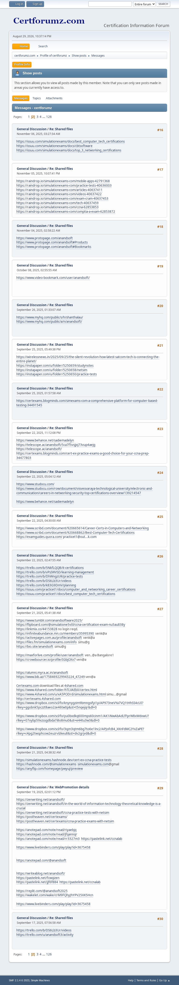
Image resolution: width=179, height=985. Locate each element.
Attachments (54, 98)
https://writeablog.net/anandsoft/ (40, 873)
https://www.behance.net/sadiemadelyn (45, 440)
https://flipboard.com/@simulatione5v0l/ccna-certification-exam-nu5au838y (70, 624)
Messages (21, 98)
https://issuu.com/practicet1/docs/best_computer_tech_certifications (65, 594)
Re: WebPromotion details (69, 787)
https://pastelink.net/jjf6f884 (37, 882)
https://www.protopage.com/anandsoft (44, 238)
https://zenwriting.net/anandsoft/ (40, 799)
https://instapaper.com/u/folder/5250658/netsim (51, 370)
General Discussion (32, 129)
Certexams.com (27, 686)
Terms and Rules (146, 980)
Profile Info (22, 64)
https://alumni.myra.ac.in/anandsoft (42, 672)
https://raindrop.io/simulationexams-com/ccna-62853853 (57, 207)
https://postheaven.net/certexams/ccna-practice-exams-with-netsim (65, 821)
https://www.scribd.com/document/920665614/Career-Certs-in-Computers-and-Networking (82, 528)
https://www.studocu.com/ (35, 484)
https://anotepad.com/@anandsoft (41, 860)
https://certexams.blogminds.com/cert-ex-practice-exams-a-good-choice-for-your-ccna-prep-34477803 (82, 455)
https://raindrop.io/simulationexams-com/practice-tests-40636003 (64, 185)
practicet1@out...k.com (79, 537)
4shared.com (73, 686)
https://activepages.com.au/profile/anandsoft (49, 638)
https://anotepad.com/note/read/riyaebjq (46, 830)
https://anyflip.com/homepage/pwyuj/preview (49, 768)
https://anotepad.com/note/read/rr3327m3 (48, 839)
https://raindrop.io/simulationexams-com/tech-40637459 (57, 203)
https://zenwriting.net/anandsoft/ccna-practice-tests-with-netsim (62, 813)
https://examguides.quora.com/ (39, 537)
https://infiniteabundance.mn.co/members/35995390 (55, 633)
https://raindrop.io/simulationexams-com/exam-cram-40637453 (62, 198)
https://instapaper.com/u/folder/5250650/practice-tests (56, 374)
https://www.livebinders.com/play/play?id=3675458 (53, 847)
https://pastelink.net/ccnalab (101, 839)
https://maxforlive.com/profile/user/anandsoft (49, 655)
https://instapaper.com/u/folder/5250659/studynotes (54, 365)
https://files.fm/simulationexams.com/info (46, 642)
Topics (37, 98)
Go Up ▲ (164, 980)
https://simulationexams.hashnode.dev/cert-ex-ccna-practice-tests (63, 760)
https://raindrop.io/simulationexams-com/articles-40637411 (59, 190)
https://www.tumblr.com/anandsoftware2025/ (49, 620)
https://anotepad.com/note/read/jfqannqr (46, 834)
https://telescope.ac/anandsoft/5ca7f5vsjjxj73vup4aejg (55, 445)
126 (49, 117)
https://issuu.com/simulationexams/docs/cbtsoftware (54, 146)
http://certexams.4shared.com (38, 699)
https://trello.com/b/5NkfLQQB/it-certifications (50, 568)
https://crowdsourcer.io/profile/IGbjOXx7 (46, 659)
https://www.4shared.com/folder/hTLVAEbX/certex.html (56, 690)
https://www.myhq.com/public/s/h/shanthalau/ (49, 317)
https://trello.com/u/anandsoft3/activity (44, 935)
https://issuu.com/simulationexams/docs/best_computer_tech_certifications (70, 141)
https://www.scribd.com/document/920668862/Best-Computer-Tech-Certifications (75, 532)
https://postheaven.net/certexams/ (41, 817)
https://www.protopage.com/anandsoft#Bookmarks (53, 247)
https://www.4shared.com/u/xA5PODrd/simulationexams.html (61, 694)
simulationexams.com (93, 764)
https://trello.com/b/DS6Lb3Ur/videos (43, 581)
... (44, 117)
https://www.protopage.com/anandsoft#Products (52, 242)
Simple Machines (40, 980)
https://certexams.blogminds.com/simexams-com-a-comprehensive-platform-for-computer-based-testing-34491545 (87, 403)
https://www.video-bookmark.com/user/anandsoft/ (53, 278)
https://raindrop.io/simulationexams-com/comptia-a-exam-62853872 (65, 211)
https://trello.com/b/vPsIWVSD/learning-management (55, 572)
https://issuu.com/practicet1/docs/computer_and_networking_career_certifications (75, 589)
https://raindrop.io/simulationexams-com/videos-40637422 (59, 194)
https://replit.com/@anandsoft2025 (42, 891)
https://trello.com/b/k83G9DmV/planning (46, 585)
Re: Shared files (61, 129)
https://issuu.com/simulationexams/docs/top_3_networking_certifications (68, 150)
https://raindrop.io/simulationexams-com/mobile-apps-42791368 (63, 181)
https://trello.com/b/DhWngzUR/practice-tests (49, 576)
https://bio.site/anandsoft (34, 646)
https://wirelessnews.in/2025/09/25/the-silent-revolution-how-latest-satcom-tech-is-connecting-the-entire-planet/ (87, 359)
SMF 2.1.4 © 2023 (19, 980)
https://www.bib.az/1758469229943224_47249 (50, 677)
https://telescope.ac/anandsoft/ (39, 449)
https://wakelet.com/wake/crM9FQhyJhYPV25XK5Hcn (54, 895)
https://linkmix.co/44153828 (36, 629)
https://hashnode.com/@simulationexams (46, 764)
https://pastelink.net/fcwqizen (37, 878)
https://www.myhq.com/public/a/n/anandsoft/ (49, 321)
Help (131, 980)
